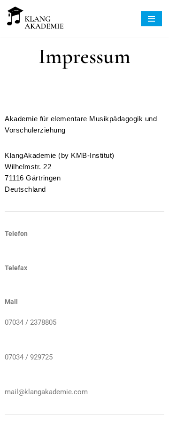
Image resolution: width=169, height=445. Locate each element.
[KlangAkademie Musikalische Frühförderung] (35, 19)
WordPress (119, 435)
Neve (40, 435)
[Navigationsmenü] (151, 18)
